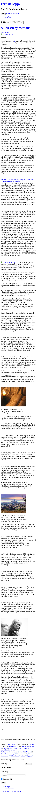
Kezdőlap (8, 17)
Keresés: (3, 764)
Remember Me (7, 779)
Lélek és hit (12, 746)
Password (4, 775)
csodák (24, 746)
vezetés (12, 750)
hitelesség (6, 748)
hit (1, 748)
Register (7, 786)
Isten (11, 748)
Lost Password (9, 788)
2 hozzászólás (5, 32)
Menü (3, 13)
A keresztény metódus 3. (17, 28)
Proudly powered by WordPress (11, 791)
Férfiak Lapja (10, 4)
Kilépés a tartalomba (12, 13)
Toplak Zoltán (10, 744)
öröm (20, 748)
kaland (16, 748)
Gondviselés (30, 746)
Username (4, 771)
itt (11, 41)
